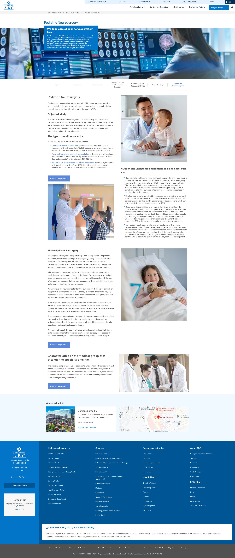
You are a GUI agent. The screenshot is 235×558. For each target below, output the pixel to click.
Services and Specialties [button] (159, 7)
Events (145, 492)
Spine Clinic (77, 85)
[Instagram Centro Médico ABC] (19, 477)
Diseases (146, 497)
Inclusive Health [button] (143, 2)
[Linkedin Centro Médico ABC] (12, 477)
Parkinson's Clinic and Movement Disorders (117, 85)
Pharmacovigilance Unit (151, 463)
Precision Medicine (102, 502)
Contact (211, 2)
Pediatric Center (54, 476)
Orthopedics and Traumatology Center (62, 472)
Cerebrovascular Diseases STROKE (138, 85)
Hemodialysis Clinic (102, 472)
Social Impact (148, 467)
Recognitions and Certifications (201, 454)
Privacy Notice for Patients (77, 548)
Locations (146, 458)
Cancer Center (53, 458)
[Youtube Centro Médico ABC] (27, 477)
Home (57, 85)
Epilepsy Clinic (97, 85)
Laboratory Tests (149, 488)
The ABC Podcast (149, 483)
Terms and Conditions (56, 548)
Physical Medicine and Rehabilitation (108, 458)
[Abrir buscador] (232, 7)
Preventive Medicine (102, 454)
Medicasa (98, 488)
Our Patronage (195, 472)
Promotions (147, 472)
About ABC (122, 2)
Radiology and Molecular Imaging (107, 511)
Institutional (194, 467)
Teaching (193, 458)
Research (193, 463)
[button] (230, 2)
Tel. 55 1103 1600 (85, 422)
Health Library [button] (179, 7)
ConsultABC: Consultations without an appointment (109, 477)
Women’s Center (54, 463)
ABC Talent (166, 2)
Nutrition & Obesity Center (57, 467)
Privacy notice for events (126, 548)
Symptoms (147, 510)
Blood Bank (99, 493)
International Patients (197, 7)
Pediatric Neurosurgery (178, 84)
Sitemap (183, 548)
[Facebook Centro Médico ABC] (16, 477)
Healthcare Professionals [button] (96, 2)
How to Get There (86, 428)
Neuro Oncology (158, 85)
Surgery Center (53, 481)
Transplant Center (54, 494)
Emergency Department (57, 499)
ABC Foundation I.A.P (189, 2)
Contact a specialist (58, 178)
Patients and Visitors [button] (137, 7)
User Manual (147, 454)
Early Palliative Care (102, 483)
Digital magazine (149, 506)
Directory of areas (19, 485)
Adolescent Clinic (101, 467)
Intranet (193, 492)
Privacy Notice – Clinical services (102, 548)
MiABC (192, 497)
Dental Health (100, 515)
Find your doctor (217, 8)
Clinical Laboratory (102, 506)
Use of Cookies (144, 548)
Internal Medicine (54, 504)
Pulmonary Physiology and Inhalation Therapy (111, 463)
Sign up (18, 509)
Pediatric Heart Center (56, 490)
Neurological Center (55, 485)
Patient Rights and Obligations (165, 548)
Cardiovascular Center (56, 454)
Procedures (147, 501)
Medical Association (197, 488)
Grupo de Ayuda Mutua (103, 497)
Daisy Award (194, 476)
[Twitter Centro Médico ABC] (23, 477)
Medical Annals (195, 501)
